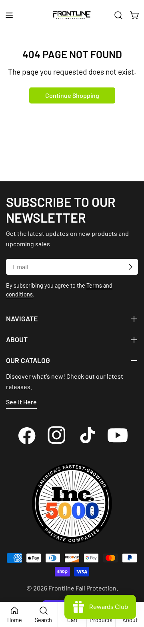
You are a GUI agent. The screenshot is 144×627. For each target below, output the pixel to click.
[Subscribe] (130, 267)
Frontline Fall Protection (82, 588)
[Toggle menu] (9, 15)
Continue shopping (72, 95)
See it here (21, 402)
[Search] (118, 15)
